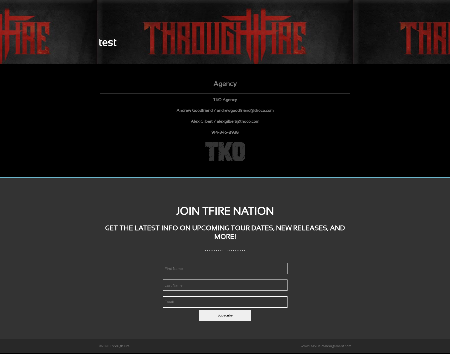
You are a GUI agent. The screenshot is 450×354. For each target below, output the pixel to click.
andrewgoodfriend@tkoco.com (245, 111)
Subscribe (225, 315)
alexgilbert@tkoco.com (238, 121)
